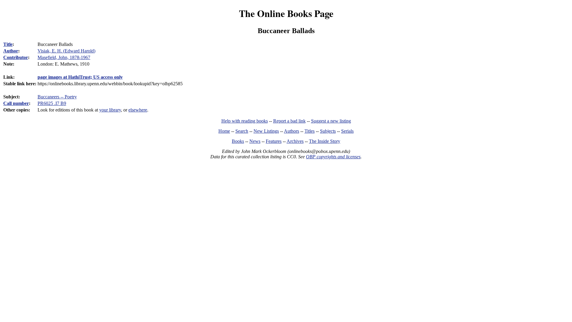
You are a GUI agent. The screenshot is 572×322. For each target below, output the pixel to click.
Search (241, 131)
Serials (347, 131)
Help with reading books (244, 120)
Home (224, 131)
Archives (295, 141)
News (254, 141)
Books (238, 141)
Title (8, 44)
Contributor (15, 57)
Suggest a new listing (331, 120)
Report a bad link (289, 120)
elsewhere (137, 109)
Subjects (328, 131)
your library (110, 109)
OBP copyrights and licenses (333, 156)
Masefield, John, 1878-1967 (64, 57)
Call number (16, 103)
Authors (291, 131)
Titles (309, 131)
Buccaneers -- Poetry (57, 96)
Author (10, 50)
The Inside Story (324, 141)
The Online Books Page (286, 13)
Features (274, 141)
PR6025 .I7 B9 (52, 103)
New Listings (266, 131)
